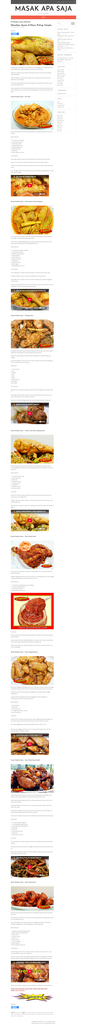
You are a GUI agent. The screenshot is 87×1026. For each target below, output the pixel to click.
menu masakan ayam (39, 1014)
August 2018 (60, 80)
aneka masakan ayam (42, 1012)
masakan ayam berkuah (19, 1014)
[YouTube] (65, 2)
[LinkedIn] (63, 2)
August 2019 (60, 76)
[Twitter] (57, 2)
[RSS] (72, 2)
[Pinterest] (70, 2)
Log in (58, 102)
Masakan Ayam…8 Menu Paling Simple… (31, 25)
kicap (50, 800)
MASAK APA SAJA (43, 9)
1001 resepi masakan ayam (31, 1012)
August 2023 (60, 69)
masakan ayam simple (29, 1014)
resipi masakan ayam (18, 1016)
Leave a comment (20, 27)
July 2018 (59, 81)
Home (43, 17)
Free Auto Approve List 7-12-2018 (64, 58)
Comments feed (60, 105)
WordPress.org (60, 107)
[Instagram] (68, 2)
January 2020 (60, 73)
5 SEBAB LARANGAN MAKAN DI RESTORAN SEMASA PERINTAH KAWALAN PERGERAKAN (66, 44)
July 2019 (59, 78)
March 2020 (59, 71)
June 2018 (59, 83)
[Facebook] (59, 2)
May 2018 (59, 85)
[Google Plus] (61, 2)
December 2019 (60, 75)
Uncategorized (18, 1012)
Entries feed (59, 103)
